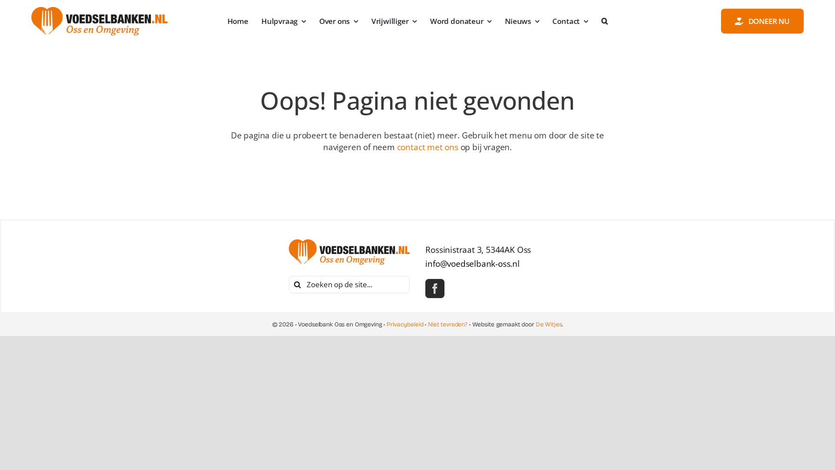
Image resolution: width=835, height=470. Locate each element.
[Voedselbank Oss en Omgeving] (99, 11)
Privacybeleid (405, 324)
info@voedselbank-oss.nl (472, 263)
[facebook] (434, 288)
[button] (604, 21)
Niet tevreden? (448, 324)
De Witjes (549, 324)
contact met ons (427, 147)
